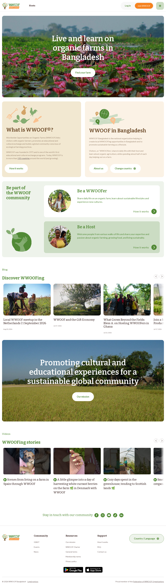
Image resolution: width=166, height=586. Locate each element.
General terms (71, 552)
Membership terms (73, 556)
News (36, 552)
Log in (128, 5)
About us (98, 168)
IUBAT (36, 542)
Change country (123, 168)
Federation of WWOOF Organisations (148, 581)
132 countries (24, 158)
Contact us (101, 552)
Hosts (32, 5)
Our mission (83, 396)
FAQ (99, 547)
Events (37, 547)
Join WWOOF (144, 6)
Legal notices (32, 581)
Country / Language (144, 538)
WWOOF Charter (73, 547)
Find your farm (83, 72)
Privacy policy (71, 561)
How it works (16, 168)
